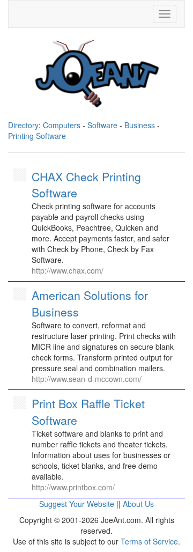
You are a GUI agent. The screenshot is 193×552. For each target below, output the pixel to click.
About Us (138, 503)
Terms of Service (149, 541)
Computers (61, 125)
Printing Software (37, 135)
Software (102, 125)
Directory (23, 125)
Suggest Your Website (76, 503)
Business (139, 125)
